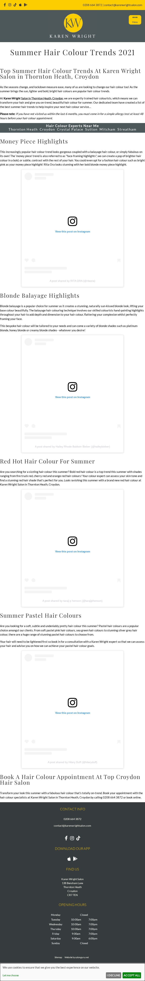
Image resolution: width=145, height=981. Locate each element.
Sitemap (58, 957)
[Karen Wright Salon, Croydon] (72, 38)
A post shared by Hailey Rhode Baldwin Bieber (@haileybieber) (72, 446)
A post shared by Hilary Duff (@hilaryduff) (72, 762)
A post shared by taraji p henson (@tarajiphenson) (72, 600)
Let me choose (11, 975)
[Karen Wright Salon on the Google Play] (25, 5)
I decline (113, 975)
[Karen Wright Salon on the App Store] (20, 5)
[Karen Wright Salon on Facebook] (5, 5)
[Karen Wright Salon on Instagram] (9, 5)
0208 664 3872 (92, 5)
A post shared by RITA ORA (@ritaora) (72, 280)
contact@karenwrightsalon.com (123, 5)
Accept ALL (132, 975)
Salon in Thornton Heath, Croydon (42, 98)
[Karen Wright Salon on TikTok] (78, 838)
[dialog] (72, 972)
